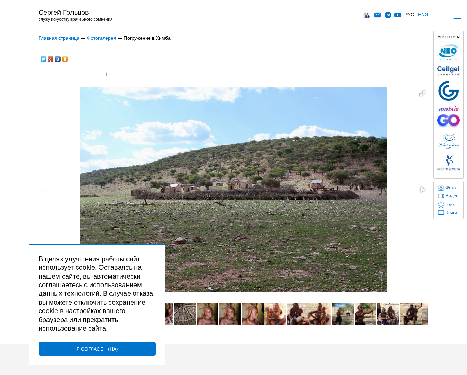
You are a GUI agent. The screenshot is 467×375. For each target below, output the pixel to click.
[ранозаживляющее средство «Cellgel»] (448, 71)
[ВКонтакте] (58, 57)
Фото (450, 187)
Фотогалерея (101, 37)
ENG (423, 14)
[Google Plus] (50, 57)
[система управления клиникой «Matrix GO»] (448, 117)
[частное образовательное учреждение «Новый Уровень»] (448, 141)
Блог (450, 204)
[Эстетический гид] (448, 162)
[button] (422, 93)
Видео (451, 195)
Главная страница (59, 37)
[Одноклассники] (65, 57)
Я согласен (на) (97, 348)
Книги (451, 212)
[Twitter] (43, 57)
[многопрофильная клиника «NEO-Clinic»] (448, 52)
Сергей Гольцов (64, 12)
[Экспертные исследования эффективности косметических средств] (448, 91)
